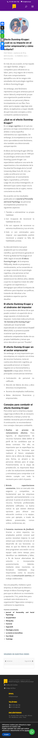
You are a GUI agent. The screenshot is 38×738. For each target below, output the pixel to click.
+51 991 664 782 (15, 705)
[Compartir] (2, 48)
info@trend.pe (13, 696)
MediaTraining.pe (13, 682)
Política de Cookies (11, 685)
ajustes (27, 731)
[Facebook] (2, 24)
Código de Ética (10, 688)
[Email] (2, 40)
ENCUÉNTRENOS (15, 713)
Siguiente (28, 661)
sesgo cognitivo (15, 126)
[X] (2, 28)
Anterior (9, 661)
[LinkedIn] (2, 32)
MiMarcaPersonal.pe (27, 682)
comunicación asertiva (22, 575)
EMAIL (11, 693)
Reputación (8, 59)
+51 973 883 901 (15, 707)
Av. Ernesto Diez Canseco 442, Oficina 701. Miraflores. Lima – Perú (20, 716)
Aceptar (6, 734)
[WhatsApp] (2, 36)
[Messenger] (2, 44)
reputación (8, 371)
